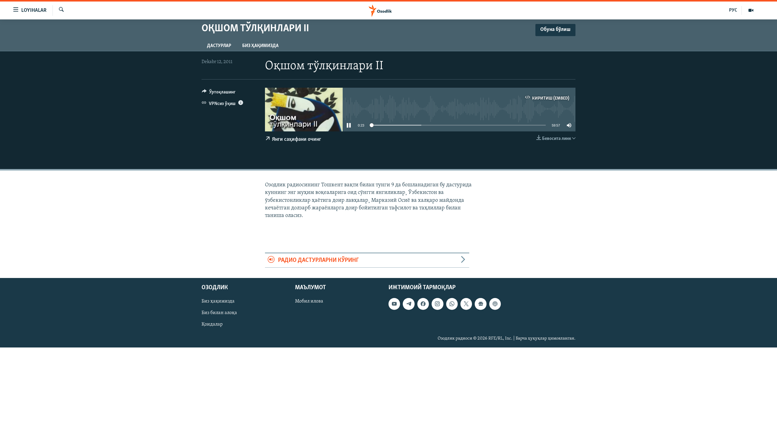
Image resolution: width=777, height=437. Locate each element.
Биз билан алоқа (219, 313)
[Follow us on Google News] (480, 304)
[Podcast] (495, 304)
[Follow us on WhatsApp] (452, 304)
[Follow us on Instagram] (437, 304)
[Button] (219, 93)
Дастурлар (219, 45)
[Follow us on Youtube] (394, 304)
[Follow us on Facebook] (423, 304)
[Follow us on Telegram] (408, 304)
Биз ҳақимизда (260, 45)
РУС (733, 10)
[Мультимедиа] (751, 10)
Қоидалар (212, 324)
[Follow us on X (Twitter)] (466, 304)
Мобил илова (309, 301)
